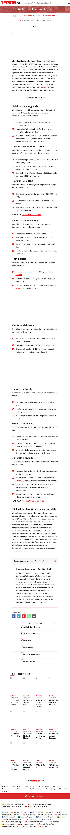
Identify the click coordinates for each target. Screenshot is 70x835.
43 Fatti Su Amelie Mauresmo (31, 634)
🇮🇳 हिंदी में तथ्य (61, 817)
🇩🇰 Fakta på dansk (29, 814)
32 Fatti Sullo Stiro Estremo (30, 627)
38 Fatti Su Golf (26, 641)
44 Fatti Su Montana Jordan (53, 702)
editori (44, 588)
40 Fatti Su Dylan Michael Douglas (40, 703)
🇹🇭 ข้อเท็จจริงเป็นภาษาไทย (45, 824)
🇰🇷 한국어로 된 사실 (48, 819)
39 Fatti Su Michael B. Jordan (14, 702)
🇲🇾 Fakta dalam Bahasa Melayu (12, 822)
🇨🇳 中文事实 (44, 826)
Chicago (39, 166)
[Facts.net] (11, 3)
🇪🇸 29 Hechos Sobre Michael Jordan (39, 804)
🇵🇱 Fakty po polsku (53, 822)
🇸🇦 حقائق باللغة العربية (25, 817)
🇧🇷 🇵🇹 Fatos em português (10, 814)
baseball (18, 275)
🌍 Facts (5, 812)
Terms (40, 789)
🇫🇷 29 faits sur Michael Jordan (11, 806)
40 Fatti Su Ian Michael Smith (40, 736)
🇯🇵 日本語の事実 (32, 819)
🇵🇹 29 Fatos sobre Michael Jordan (36, 806)
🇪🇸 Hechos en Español (53, 812)
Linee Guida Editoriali (45, 20)
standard (50, 585)
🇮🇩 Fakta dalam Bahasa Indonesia (12, 819)
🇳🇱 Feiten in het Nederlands (34, 822)
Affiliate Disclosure (20, 789)
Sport (34, 26)
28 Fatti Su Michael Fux (54, 766)
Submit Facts (63, 789)
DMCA (32, 789)
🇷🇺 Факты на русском (25, 824)
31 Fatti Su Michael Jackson (53, 736)
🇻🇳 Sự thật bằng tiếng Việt (10, 826)
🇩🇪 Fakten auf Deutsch (18, 812)
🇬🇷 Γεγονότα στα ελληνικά (44, 817)
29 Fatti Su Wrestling (28, 661)
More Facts (5, 791)
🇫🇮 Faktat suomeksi (8, 817)
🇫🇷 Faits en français (36, 812)
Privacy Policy (50, 789)
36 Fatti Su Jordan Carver (27, 702)
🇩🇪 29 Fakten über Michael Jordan (13, 804)
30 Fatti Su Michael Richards (27, 736)
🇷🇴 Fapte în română (8, 824)
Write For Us (6, 789)
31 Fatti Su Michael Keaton (27, 767)
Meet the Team (30, 786)
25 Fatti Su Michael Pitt (15, 735)
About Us (5, 786)
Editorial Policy (16, 786)
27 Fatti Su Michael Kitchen (14, 767)
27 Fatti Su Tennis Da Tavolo (30, 654)
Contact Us (57, 786)
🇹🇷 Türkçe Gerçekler (29, 826)
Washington (19, 288)
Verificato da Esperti (28, 20)
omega (20, 481)
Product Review (44, 786)
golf (45, 87)
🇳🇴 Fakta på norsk (61, 814)
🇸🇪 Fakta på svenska (45, 814)
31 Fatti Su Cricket (27, 647)
